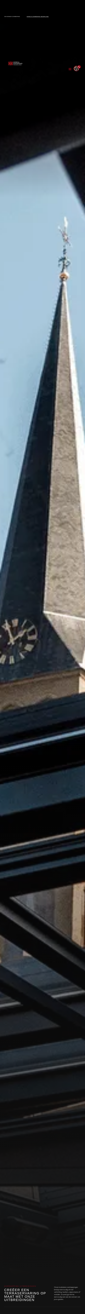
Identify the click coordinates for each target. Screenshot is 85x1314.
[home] (13, 63)
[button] (70, 69)
